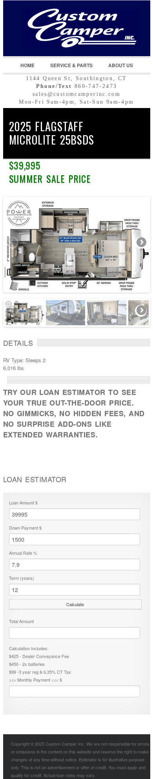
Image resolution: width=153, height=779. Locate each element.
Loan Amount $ (23, 502)
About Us (120, 65)
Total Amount (21, 621)
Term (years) (21, 578)
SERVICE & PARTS (71, 65)
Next (141, 243)
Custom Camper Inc (71, 39)
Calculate (75, 604)
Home (27, 65)
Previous (12, 243)
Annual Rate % (23, 553)
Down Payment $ (25, 527)
